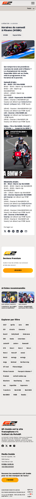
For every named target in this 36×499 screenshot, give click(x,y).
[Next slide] (31, 299)
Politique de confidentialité (9, 492)
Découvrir (18, 270)
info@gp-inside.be (8, 464)
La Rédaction (5, 23)
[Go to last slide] (4, 299)
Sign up (3, 490)
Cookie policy (21, 492)
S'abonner (10, 480)
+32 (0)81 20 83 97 (8, 467)
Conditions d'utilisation (12, 490)
